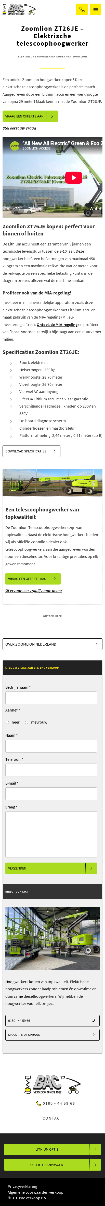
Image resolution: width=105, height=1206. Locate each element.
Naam (11, 735)
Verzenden (17, 868)
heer (15, 722)
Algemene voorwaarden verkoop (35, 1192)
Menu (95, 9)
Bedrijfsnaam (18, 687)
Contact (53, 1118)
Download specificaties (25, 451)
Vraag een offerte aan (24, 116)
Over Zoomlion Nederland (30, 644)
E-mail (12, 783)
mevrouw (38, 722)
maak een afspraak (24, 1034)
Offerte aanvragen (46, 1164)
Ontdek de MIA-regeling (57, 324)
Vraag (11, 806)
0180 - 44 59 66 (82, 9)
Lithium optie (46, 1149)
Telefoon (14, 759)
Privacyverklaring (22, 1186)
